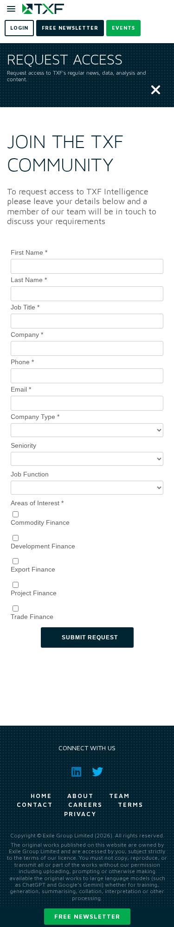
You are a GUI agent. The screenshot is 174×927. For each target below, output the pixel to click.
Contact (35, 804)
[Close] (155, 90)
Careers (85, 804)
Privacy (80, 814)
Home (41, 795)
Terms (130, 804)
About (80, 795)
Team (119, 795)
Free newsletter (87, 916)
